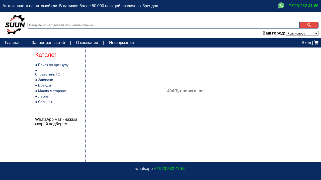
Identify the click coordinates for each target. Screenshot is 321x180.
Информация (121, 42)
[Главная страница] (15, 33)
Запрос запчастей (48, 42)
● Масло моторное (50, 91)
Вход (306, 42)
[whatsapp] (281, 6)
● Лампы (42, 96)
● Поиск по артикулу (51, 65)
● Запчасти (44, 80)
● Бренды (43, 85)
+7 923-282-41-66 (170, 168)
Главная (13, 42)
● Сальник (43, 102)
